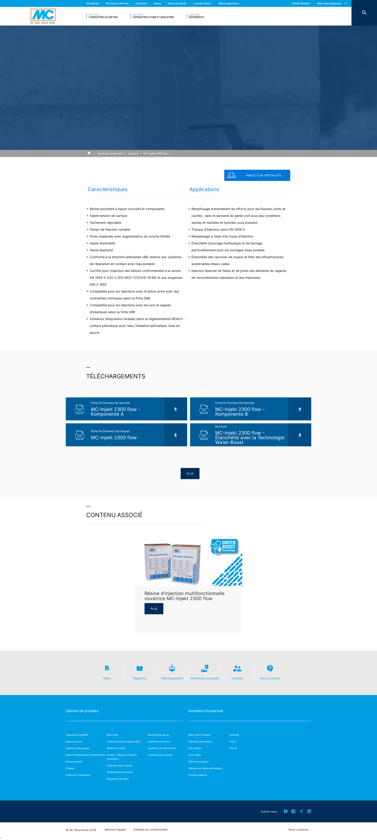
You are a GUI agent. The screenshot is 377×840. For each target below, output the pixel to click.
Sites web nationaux (329, 3)
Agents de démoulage (78, 748)
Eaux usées (194, 754)
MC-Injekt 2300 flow (156, 153)
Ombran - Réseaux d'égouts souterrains (122, 756)
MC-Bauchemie (43, 16)
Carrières (141, 3)
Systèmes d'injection (110, 153)
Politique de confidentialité (150, 829)
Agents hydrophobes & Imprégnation (85, 754)
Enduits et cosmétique (78, 774)
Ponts (232, 741)
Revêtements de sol (158, 734)
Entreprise (92, 3)
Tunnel (233, 748)
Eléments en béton (198, 761)
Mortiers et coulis (116, 748)
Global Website (301, 3)
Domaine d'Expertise (205, 711)
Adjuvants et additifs (77, 734)
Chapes (70, 768)
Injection (133, 153)
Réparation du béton (118, 778)
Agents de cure (74, 741)
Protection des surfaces (120, 765)
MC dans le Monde (117, 3)
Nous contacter (177, 3)
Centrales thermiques (200, 741)
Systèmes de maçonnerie (161, 748)
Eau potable (194, 748)
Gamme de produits (82, 711)
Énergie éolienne (197, 774)
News (157, 3)
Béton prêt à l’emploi (199, 734)
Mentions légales (115, 829)
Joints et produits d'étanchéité (123, 741)
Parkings (234, 734)
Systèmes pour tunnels (160, 754)
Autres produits (74, 761)
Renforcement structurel (120, 772)
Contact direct (202, 3)
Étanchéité (112, 734)
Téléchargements (228, 3)
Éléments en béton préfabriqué (205, 768)
